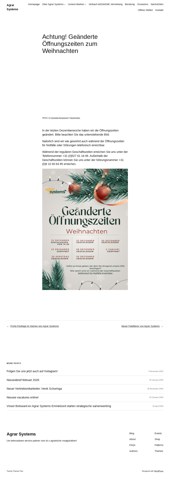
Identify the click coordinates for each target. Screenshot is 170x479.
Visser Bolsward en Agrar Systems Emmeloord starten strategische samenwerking (59, 406)
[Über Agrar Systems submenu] (64, 4)
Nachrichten (75, 118)
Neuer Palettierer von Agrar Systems (140, 326)
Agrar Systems (21, 434)
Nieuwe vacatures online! (23, 397)
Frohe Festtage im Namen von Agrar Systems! (34, 326)
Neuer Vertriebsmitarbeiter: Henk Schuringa (34, 388)
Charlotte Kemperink (59, 118)
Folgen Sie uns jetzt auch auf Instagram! (32, 371)
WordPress (158, 471)
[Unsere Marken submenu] (85, 4)
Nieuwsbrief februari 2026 (23, 380)
